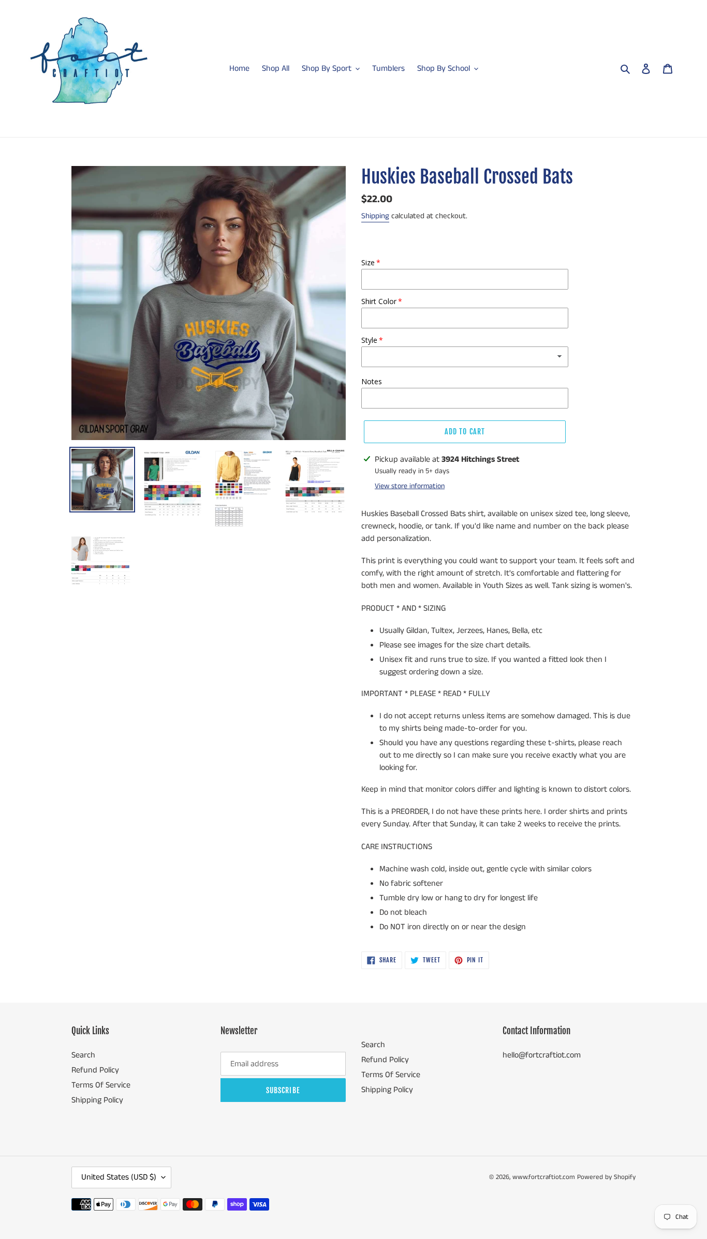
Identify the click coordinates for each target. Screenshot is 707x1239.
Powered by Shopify (606, 1177)
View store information (410, 486)
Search (83, 1055)
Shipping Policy (97, 1100)
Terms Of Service (100, 1085)
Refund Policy (95, 1070)
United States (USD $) (118, 1177)
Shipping (375, 215)
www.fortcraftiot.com (543, 1177)
